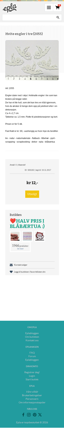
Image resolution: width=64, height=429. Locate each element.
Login (32, 375)
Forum (32, 356)
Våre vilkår (32, 391)
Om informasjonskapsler (32, 402)
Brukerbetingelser (32, 395)
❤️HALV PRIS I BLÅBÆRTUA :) (27, 223)
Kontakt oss (32, 340)
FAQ (32, 352)
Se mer (20, 249)
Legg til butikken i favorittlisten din (30, 272)
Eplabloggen (32, 333)
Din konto (32, 366)
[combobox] (28, 17)
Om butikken (32, 336)
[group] (32, 60)
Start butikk (32, 379)
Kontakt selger (20, 265)
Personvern (32, 398)
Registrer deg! (32, 372)
